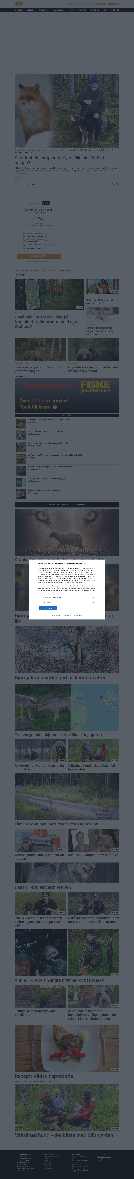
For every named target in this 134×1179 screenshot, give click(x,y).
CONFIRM (48, 608)
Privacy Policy (78, 615)
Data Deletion (56, 615)
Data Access (67, 615)
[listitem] (67, 597)
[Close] (101, 563)
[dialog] (67, 589)
